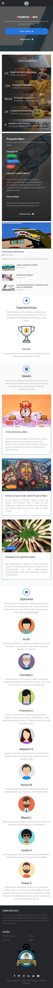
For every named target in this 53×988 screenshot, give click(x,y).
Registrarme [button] (25, 39)
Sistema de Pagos (24, 275)
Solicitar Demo (25, 214)
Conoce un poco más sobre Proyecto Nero (26, 495)
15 (46, 423)
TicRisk (31, 936)
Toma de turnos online (16, 432)
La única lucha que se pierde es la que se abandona (32, 286)
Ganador (26, 349)
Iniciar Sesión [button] (26, 31)
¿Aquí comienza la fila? (27, 265)
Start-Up (6, 940)
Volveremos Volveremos (13, 252)
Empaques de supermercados (20, 557)
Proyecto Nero (9, 936)
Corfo (31, 940)
